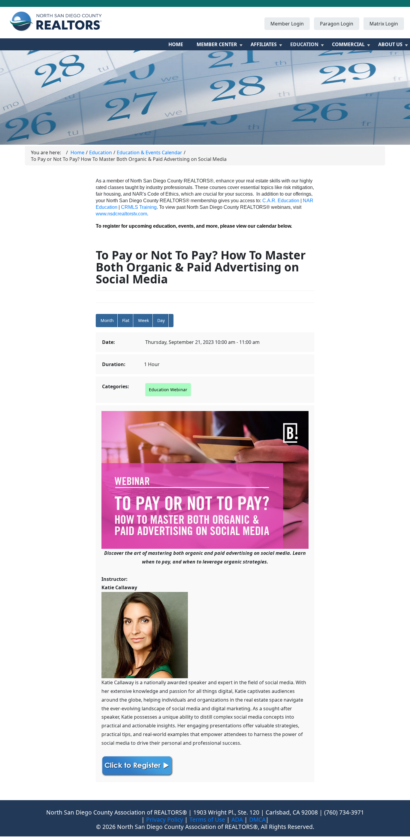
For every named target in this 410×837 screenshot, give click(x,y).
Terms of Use (207, 819)
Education (304, 44)
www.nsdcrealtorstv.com (121, 213)
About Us (390, 44)
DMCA (257, 819)
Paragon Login (336, 23)
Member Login (287, 23)
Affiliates (264, 44)
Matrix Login (383, 23)
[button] (171, 320)
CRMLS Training (139, 207)
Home (175, 44)
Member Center (217, 44)
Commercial (348, 44)
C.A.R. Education (280, 200)
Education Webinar (168, 389)
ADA (237, 819)
